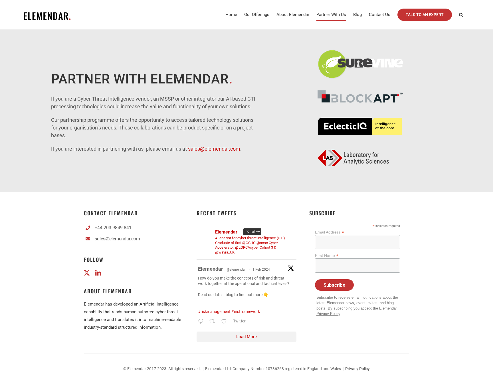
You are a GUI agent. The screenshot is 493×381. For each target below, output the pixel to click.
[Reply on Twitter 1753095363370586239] (202, 322)
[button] (461, 14)
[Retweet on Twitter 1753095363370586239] (214, 322)
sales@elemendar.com (117, 239)
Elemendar (210, 269)
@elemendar (236, 270)
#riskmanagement (214, 311)
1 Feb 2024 (261, 270)
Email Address (329, 232)
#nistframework (245, 311)
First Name (326, 255)
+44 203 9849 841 (113, 227)
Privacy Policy (328, 314)
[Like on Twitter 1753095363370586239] (226, 322)
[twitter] (87, 273)
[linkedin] (98, 273)
